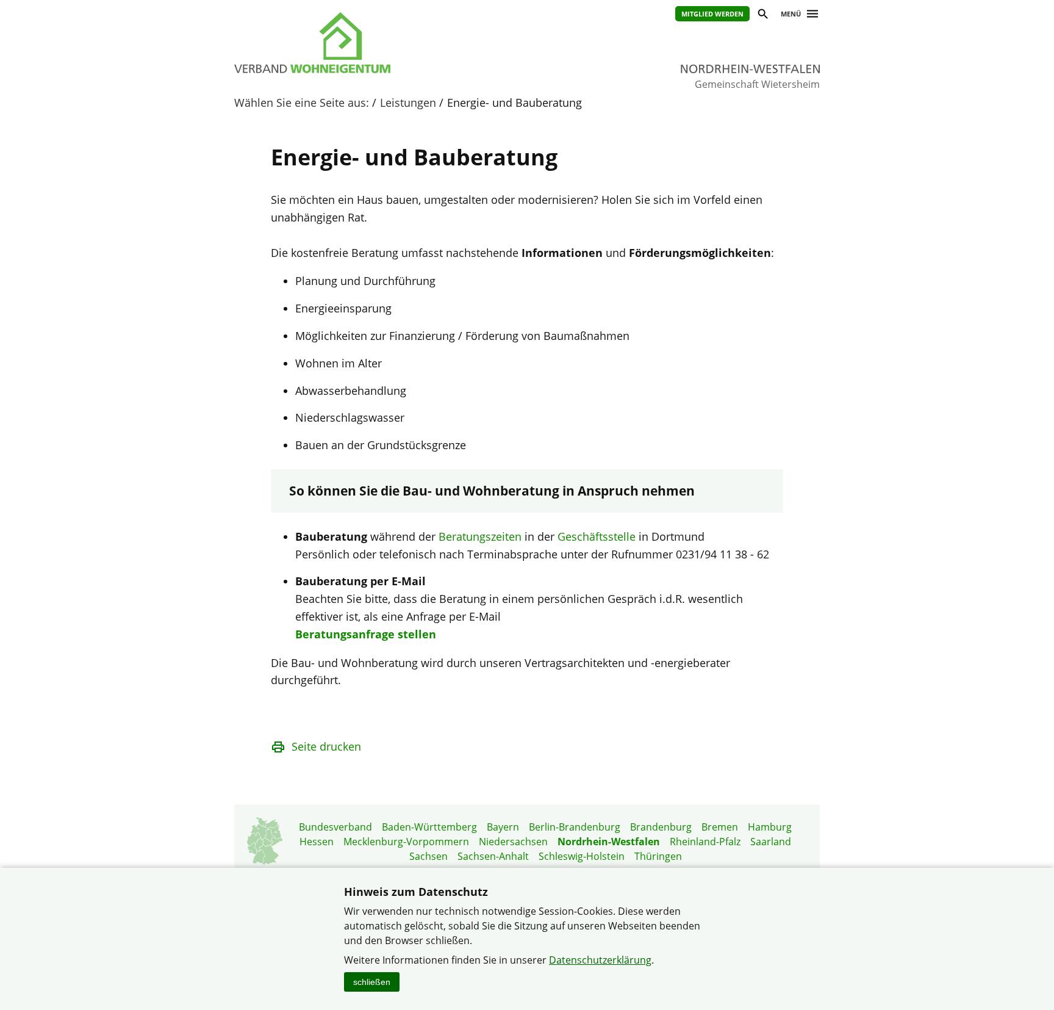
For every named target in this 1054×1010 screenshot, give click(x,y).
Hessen (316, 841)
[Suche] (762, 15)
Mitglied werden (712, 13)
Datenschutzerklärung (600, 960)
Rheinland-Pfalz (705, 841)
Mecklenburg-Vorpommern (406, 841)
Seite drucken (326, 746)
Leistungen (408, 102)
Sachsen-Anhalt (493, 856)
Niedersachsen (513, 841)
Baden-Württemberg (429, 827)
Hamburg (770, 827)
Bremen (719, 827)
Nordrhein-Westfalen (608, 841)
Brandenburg (661, 827)
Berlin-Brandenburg (574, 827)
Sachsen (428, 856)
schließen (371, 982)
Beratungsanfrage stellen (365, 634)
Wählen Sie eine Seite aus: (301, 102)
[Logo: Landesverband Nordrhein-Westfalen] (368, 42)
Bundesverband (335, 827)
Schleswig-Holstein (582, 856)
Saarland (770, 841)
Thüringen (658, 856)
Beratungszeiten (480, 536)
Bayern (503, 827)
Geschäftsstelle (596, 536)
